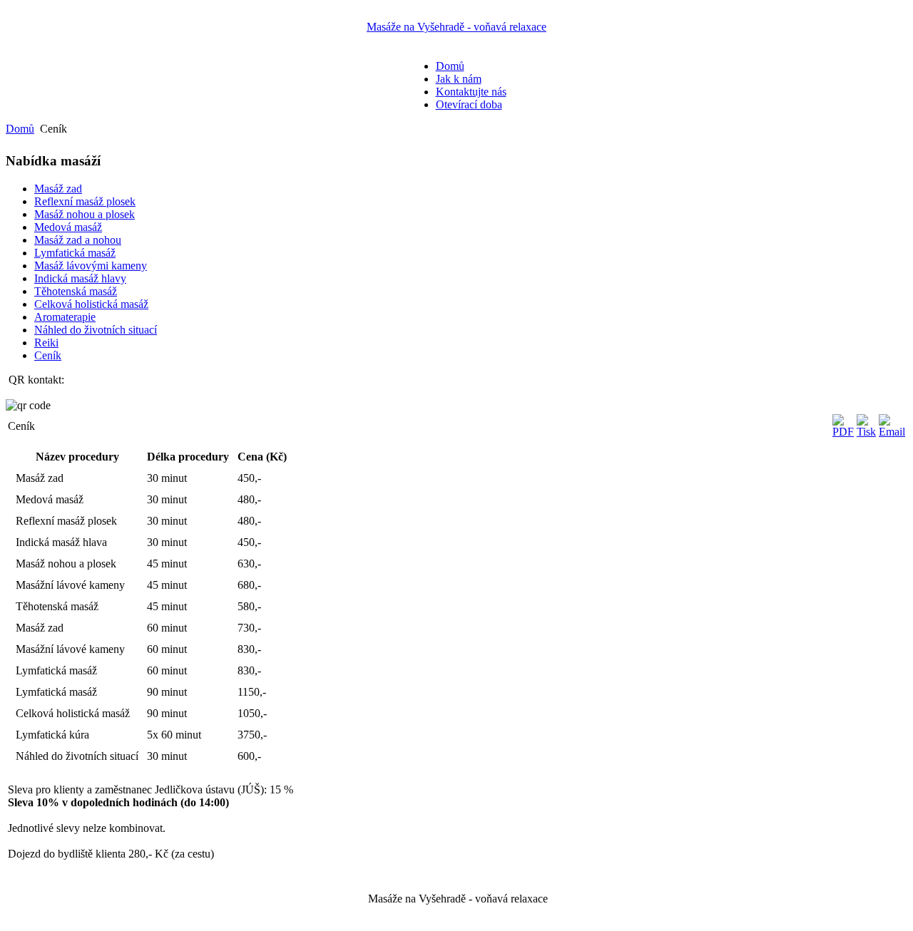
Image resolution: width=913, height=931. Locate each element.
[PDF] (843, 432)
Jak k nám (458, 79)
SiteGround (613, 915)
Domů (450, 66)
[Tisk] (866, 432)
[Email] (892, 432)
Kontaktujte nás (471, 92)
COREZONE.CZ (489, 915)
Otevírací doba (469, 104)
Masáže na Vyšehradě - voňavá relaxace (456, 27)
